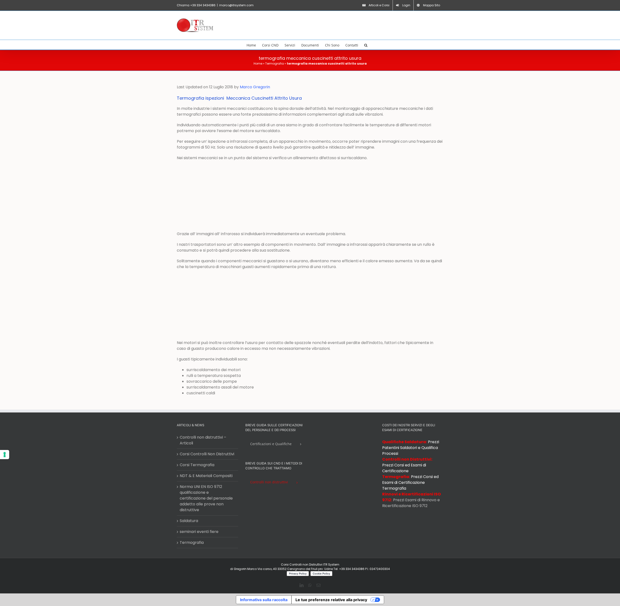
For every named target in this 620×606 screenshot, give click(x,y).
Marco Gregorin (255, 87)
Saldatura (189, 521)
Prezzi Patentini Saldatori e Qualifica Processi (410, 447)
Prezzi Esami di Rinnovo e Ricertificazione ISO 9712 (411, 503)
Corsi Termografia (197, 465)
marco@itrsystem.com (236, 5)
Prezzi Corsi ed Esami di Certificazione (404, 468)
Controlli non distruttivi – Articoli (203, 440)
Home (258, 63)
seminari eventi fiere (199, 531)
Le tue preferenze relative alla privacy (331, 599)
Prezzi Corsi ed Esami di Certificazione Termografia (410, 482)
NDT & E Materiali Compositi (206, 476)
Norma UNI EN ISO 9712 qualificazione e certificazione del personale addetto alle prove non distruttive (206, 498)
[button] (365, 45)
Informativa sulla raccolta (263, 599)
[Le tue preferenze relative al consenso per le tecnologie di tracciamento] (4, 454)
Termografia (274, 63)
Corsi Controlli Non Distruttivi (207, 454)
